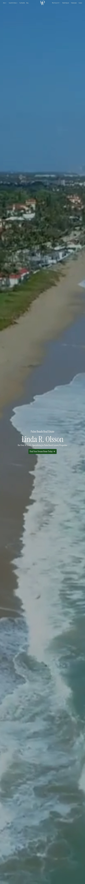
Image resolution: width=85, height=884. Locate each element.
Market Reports (65, 3)
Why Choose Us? (55, 3)
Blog (27, 3)
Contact (80, 3)
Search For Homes (13, 3)
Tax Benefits (22, 3)
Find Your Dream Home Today (41, 451)
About (4, 3)
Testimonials (74, 3)
